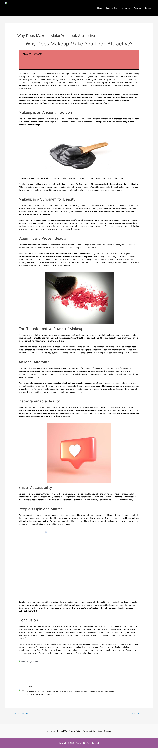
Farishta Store (112, 8)
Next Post (138, 713)
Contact (147, 8)
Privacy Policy (75, 731)
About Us (126, 8)
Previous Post (22, 713)
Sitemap (107, 731)
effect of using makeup (45, 650)
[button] (136, 55)
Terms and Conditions (92, 731)
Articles (137, 8)
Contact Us (62, 731)
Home (99, 8)
